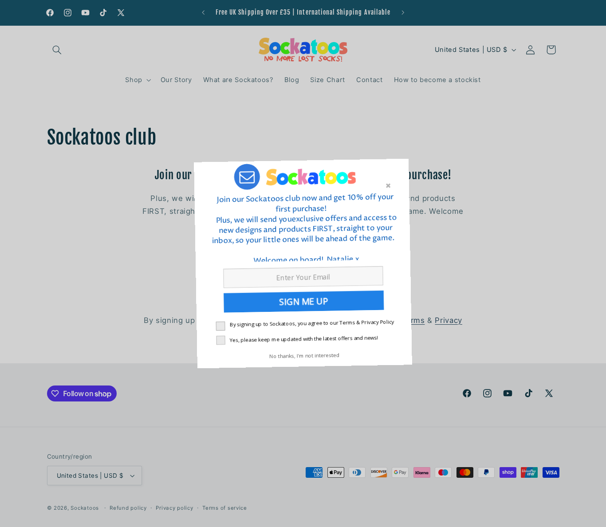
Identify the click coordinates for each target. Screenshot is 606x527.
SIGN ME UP (303, 303)
